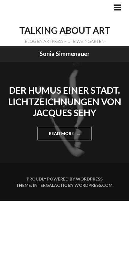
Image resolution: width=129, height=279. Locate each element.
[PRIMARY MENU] (117, 8)
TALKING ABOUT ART (64, 30)
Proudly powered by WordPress (65, 178)
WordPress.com (93, 185)
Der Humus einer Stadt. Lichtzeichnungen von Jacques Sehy (64, 101)
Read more (64, 135)
